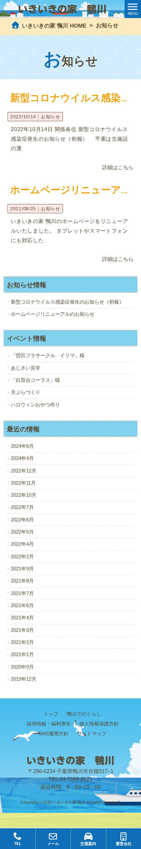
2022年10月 (23, 495)
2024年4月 (22, 458)
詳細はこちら (117, 167)
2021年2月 (22, 642)
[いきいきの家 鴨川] (62, 8)
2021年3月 (22, 630)
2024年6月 (22, 446)
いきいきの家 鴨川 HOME (53, 26)
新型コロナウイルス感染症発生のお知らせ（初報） (67, 302)
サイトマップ (92, 733)
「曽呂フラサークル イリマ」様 (48, 355)
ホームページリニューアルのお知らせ (52, 314)
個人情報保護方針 (99, 723)
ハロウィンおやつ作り (35, 404)
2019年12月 (23, 679)
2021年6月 (22, 605)
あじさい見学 (25, 368)
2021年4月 (22, 617)
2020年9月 (22, 667)
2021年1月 (22, 654)
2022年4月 (22, 544)
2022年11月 (23, 483)
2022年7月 (22, 507)
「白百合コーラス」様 (35, 380)
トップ (51, 714)
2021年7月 (22, 593)
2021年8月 (22, 581)
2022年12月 (23, 470)
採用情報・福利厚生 (49, 723)
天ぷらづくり (25, 392)
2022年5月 (22, 532)
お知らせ (50, 116)
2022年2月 (22, 556)
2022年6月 (22, 519)
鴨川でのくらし (84, 714)
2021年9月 (22, 568)
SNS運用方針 (54, 733)
